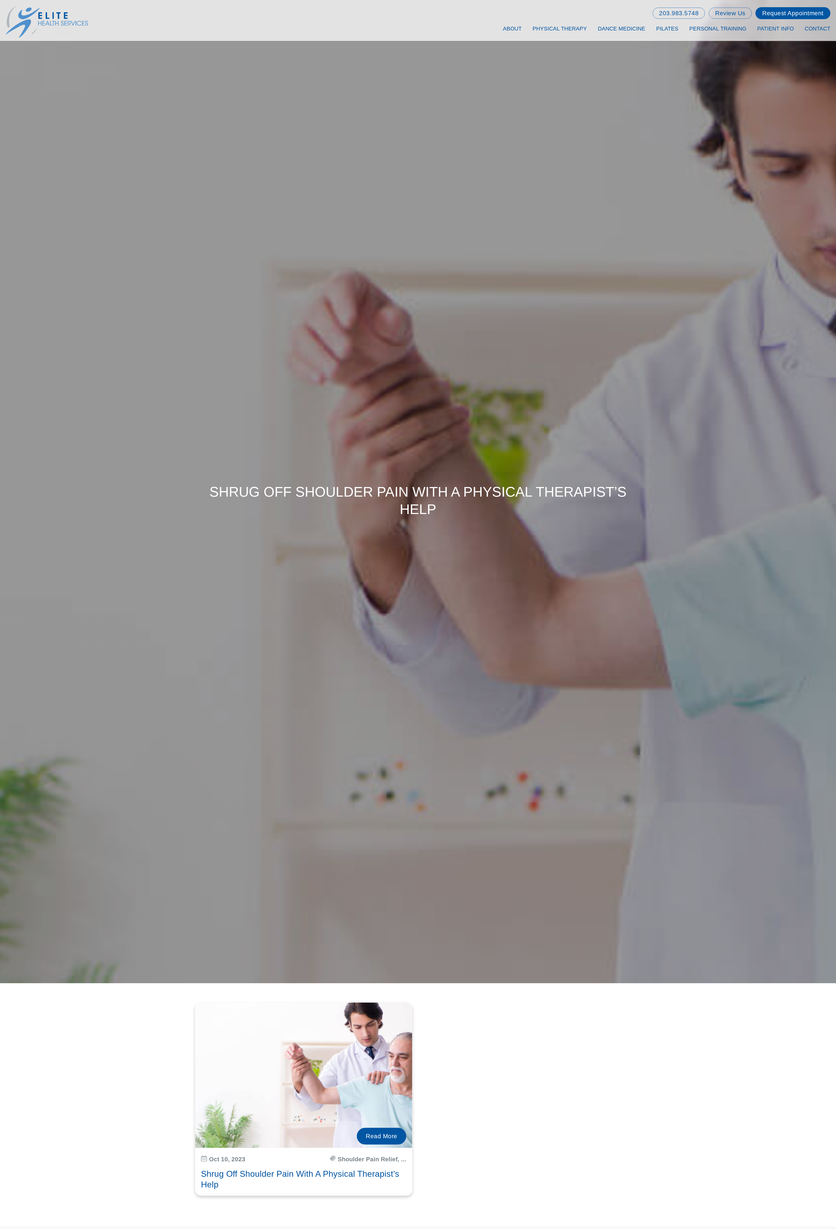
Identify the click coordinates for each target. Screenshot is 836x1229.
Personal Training (717, 28)
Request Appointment (793, 13)
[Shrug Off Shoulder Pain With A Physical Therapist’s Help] (303, 1075)
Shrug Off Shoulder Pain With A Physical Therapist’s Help (300, 1179)
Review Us (730, 13)
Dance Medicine (621, 28)
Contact (817, 28)
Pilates (667, 28)
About (512, 28)
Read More (381, 1136)
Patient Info (775, 28)
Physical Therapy (560, 28)
